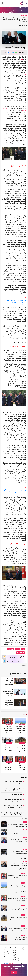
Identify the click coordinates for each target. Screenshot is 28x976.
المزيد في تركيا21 (23, 714)
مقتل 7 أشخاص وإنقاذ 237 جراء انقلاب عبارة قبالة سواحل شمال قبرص (20, 729)
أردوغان (24, 75)
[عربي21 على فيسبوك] (15, 12)
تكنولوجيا (9, 953)
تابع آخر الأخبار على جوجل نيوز (16, 657)
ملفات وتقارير (19, 959)
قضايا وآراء (14, 952)
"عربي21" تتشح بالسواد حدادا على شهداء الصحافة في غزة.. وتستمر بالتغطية (17, 864)
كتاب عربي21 (14, 949)
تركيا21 (24, 8)
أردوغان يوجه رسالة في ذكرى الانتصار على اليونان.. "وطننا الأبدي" (8, 729)
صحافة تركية (23, 10)
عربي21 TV (8, 949)
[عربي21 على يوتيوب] (10, 12)
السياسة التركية (20, 652)
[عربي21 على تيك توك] (5, 12)
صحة (10, 955)
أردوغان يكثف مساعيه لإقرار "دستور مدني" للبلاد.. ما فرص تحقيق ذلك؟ (17, 840)
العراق (5, 952)
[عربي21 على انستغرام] (7, 12)
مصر (5, 960)
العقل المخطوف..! (17, 794)
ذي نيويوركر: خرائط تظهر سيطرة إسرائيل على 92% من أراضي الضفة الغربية (11, 813)
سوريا (5, 956)
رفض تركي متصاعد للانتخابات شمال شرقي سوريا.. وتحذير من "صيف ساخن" (14, 492)
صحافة (19, 957)
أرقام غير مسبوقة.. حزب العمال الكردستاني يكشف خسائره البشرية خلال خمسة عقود (21, 748)
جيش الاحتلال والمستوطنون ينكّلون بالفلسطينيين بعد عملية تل (19, 852)
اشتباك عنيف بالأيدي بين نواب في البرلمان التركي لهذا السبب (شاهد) (17, 825)
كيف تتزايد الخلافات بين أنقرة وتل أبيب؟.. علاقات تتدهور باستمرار (7, 766)
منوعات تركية (16, 10)
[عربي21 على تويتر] (13, 12)
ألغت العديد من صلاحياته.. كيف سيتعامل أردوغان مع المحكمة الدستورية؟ (8, 703)
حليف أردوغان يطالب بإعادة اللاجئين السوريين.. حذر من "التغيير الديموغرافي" (14, 302)
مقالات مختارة (14, 955)
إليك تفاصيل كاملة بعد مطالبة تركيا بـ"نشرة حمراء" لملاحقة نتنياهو (17, 909)
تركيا (22, 59)
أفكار (15, 957)
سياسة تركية (10, 7)
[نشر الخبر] (5, 52)
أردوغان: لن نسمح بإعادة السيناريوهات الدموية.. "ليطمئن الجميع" (20, 766)
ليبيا (5, 954)
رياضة (19, 955)
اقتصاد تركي (18, 7)
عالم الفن (9, 951)
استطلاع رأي (14, 960)
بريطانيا (4, 958)
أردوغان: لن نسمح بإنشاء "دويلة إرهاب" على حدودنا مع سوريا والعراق (18, 833)
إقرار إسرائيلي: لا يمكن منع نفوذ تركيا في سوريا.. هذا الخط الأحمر (7, 747)
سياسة (25, 849)
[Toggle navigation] (7, 3)
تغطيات (19, 951)
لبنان (5, 962)
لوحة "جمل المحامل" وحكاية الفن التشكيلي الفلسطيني (13, 800)
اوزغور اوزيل (11, 649)
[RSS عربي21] (2, 12)
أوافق (14, 972)
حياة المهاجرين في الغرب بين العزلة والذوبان (13, 782)
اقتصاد (19, 953)
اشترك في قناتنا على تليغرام (15, 661)
